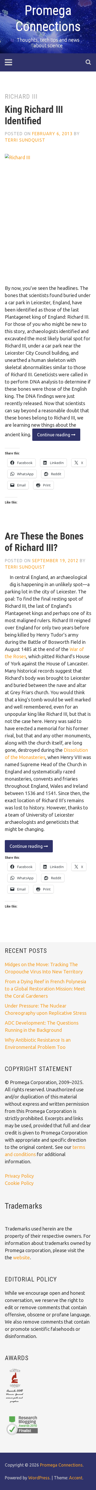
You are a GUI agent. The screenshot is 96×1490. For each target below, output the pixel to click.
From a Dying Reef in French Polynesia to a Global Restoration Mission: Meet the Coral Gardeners (45, 988)
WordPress (39, 1477)
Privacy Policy (19, 1176)
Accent (75, 1477)
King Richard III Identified (34, 115)
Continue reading (51, 436)
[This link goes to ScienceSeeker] (14, 1403)
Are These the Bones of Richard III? (44, 542)
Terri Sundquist (25, 140)
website (21, 1257)
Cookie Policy (19, 1183)
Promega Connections (61, 1465)
